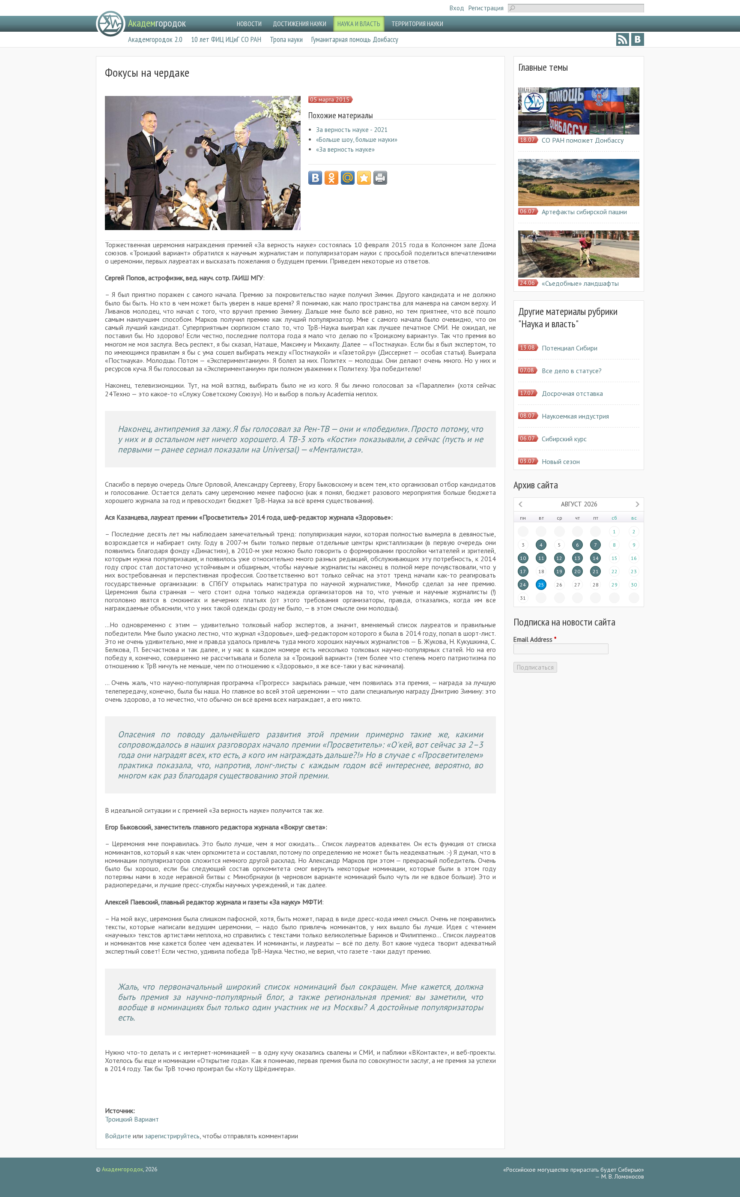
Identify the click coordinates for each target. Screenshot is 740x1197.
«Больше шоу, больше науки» (356, 139)
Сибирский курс (564, 438)
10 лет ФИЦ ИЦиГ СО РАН (226, 39)
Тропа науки (286, 39)
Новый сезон (561, 461)
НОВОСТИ (249, 23)
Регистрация (486, 8)
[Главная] (110, 24)
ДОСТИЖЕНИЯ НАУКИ (299, 23)
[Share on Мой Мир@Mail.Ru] (348, 178)
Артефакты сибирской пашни (584, 211)
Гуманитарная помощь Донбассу (354, 39)
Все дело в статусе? (572, 370)
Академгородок (122, 1169)
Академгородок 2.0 (155, 39)
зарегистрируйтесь (172, 1135)
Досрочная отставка (572, 393)
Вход (457, 8)
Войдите (118, 1135)
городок (157, 23)
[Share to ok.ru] (331, 178)
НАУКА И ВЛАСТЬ (358, 23)
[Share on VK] (315, 178)
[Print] (380, 178)
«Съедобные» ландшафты (580, 283)
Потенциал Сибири (569, 348)
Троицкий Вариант (132, 1119)
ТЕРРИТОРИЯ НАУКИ (417, 23)
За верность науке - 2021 (352, 130)
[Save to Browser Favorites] (364, 178)
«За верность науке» (345, 149)
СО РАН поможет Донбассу (583, 140)
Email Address (534, 639)
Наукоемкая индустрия (575, 416)
